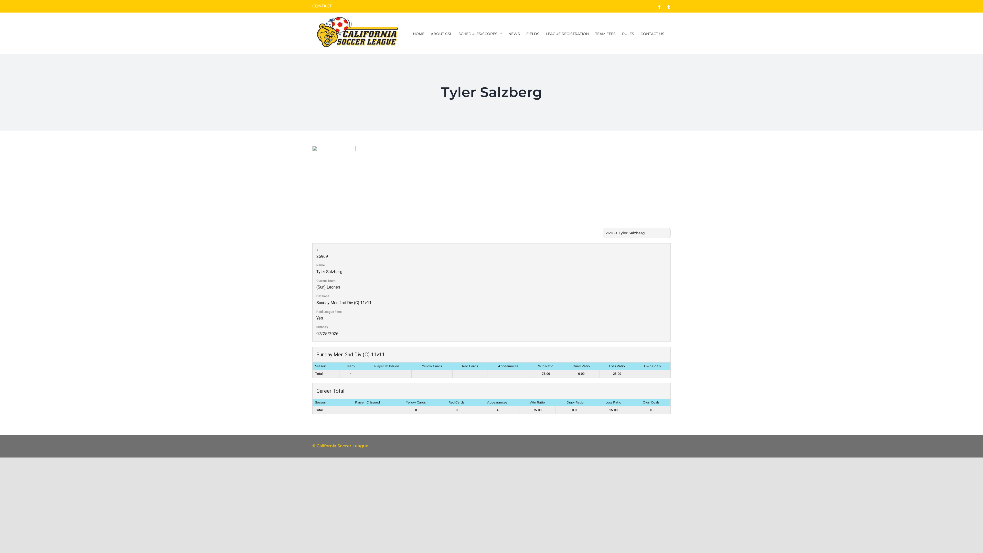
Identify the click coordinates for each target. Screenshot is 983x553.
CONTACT (322, 6)
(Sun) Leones (328, 287)
